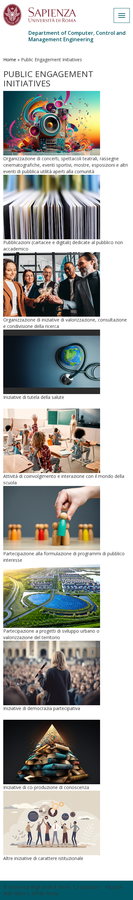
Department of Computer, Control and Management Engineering (77, 36)
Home (9, 59)
